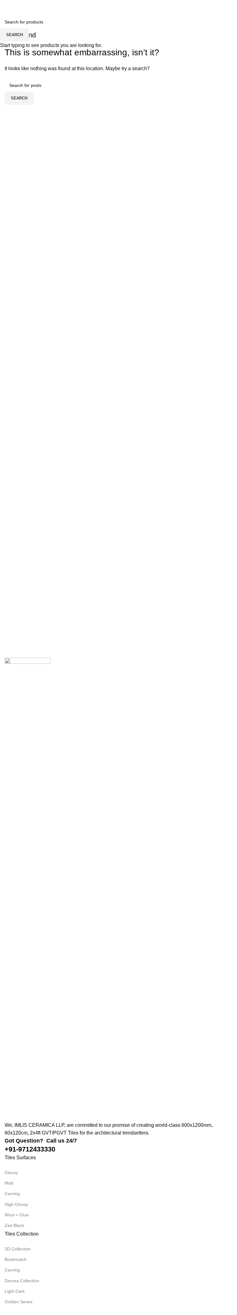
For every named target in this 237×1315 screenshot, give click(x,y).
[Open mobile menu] (7, 6)
